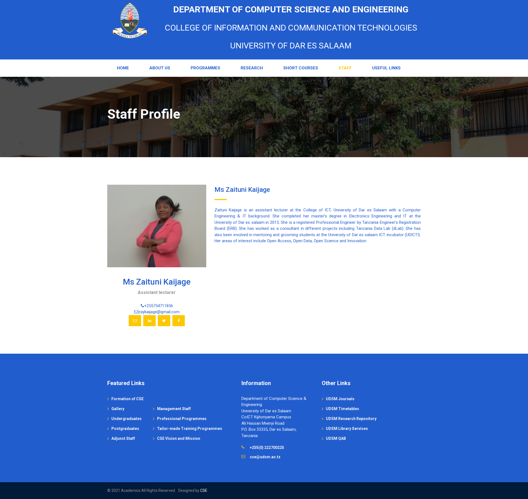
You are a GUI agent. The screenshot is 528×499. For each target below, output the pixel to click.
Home (123, 68)
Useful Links (386, 68)
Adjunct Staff (123, 438)
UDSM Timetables (342, 409)
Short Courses (300, 68)
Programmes (205, 68)
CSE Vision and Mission (178, 438)
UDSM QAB (336, 438)
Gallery (117, 409)
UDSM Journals (340, 399)
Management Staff (174, 409)
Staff (345, 68)
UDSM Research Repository (351, 418)
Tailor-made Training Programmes (189, 428)
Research (252, 68)
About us (159, 68)
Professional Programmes (182, 418)
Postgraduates (125, 428)
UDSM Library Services (347, 428)
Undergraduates (126, 418)
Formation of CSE (127, 399)
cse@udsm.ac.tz (265, 457)
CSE (203, 490)
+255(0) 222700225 (267, 447)
